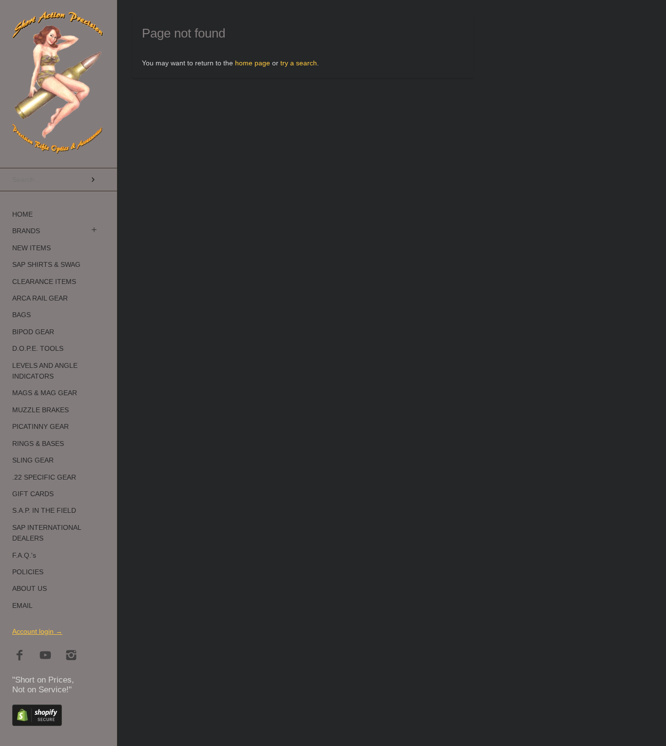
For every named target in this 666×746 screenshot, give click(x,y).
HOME (22, 214)
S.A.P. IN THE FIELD (44, 510)
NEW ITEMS (31, 248)
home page (252, 63)
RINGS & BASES (38, 443)
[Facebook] (19, 656)
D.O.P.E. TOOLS (37, 348)
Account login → (37, 631)
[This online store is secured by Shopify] (37, 723)
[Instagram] (71, 656)
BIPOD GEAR (33, 332)
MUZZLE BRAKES (40, 410)
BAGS (21, 315)
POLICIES (27, 572)
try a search (298, 63)
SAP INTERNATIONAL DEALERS (46, 533)
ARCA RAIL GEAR (40, 298)
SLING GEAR (33, 460)
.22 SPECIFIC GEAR (44, 477)
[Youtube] (45, 656)
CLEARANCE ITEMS (44, 281)
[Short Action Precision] (58, 22)
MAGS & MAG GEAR (44, 393)
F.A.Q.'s (24, 555)
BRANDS (26, 231)
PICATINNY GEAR (40, 426)
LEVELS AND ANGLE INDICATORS (45, 371)
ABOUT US (29, 588)
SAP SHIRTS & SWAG (46, 264)
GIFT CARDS (33, 494)
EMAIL (22, 605)
